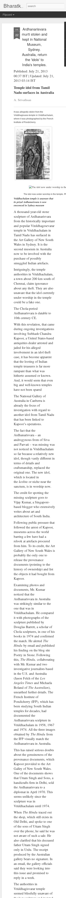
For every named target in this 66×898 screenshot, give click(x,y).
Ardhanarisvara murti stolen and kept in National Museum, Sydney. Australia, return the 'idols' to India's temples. (34, 46)
